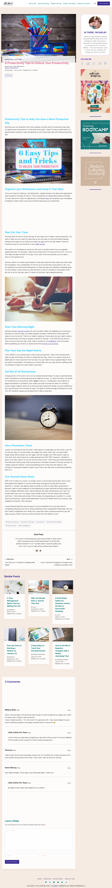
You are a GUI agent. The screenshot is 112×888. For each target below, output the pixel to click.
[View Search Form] (95, 3)
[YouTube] (58, 882)
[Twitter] (49, 882)
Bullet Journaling (69, 3)
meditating (52, 341)
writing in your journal (50, 344)
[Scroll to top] (107, 881)
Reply (69, 710)
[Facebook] (45, 882)
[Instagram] (54, 882)
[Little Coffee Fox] (8, 3)
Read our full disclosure (11, 67)
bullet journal (40, 244)
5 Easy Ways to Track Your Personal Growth (38, 648)
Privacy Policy (58, 879)
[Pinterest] (62, 882)
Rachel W (11, 609)
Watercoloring (56, 3)
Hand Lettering (43, 3)
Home (39, 879)
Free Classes (103, 3)
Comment (10, 831)
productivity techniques (54, 522)
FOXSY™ (56, 886)
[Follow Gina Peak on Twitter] (40, 550)
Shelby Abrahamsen (39, 654)
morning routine (23, 331)
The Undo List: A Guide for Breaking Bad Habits (20, 562)
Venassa (8, 750)
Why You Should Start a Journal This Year (38, 600)
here (47, 198)
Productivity (9, 59)
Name (8, 856)
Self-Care (18, 59)
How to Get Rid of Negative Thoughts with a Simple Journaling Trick (56, 562)
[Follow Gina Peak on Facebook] (36, 550)
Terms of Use (70, 879)
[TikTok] (66, 882)
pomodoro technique (27, 522)
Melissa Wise (10, 710)
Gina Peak (10, 70)
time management (24, 525)
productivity (40, 522)
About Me (32, 3)
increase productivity (12, 522)
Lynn (34, 607)
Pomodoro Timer (22, 445)
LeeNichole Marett (62, 659)
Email (43, 856)
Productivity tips (11, 525)
